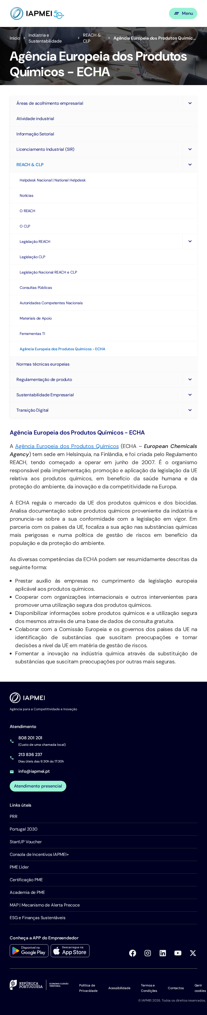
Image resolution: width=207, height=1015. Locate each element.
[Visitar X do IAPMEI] (193, 953)
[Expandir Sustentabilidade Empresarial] (189, 394)
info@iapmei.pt (34, 771)
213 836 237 (30, 754)
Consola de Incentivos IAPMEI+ (39, 854)
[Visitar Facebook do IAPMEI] (132, 953)
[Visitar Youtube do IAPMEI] (178, 953)
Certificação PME (26, 880)
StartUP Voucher (26, 842)
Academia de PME (27, 892)
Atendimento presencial (38, 786)
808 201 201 (30, 738)
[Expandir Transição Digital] (189, 410)
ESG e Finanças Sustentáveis (37, 917)
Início (15, 38)
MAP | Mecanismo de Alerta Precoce (45, 905)
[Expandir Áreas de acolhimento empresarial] (189, 103)
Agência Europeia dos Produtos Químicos (67, 446)
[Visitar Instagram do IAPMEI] (147, 953)
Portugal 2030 (23, 829)
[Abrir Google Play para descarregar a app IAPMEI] (29, 950)
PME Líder (19, 867)
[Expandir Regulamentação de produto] (189, 379)
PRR (14, 816)
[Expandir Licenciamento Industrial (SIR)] (189, 149)
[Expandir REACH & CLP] (189, 164)
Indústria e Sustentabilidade (45, 38)
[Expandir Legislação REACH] (189, 241)
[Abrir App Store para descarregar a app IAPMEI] (70, 950)
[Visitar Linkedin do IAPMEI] (162, 953)
